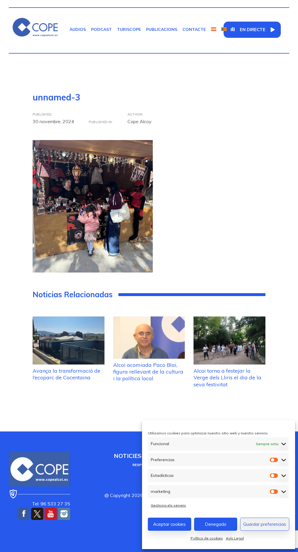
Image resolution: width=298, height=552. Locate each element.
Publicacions (161, 29)
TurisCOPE (129, 29)
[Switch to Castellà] (213, 29)
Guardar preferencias (264, 524)
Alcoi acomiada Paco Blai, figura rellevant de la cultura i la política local (148, 372)
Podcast (101, 29)
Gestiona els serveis (168, 505)
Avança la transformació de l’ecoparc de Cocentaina (66, 374)
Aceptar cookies (169, 524)
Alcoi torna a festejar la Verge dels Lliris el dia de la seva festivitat (227, 377)
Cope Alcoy (139, 121)
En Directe (252, 29)
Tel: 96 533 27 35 (51, 504)
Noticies (127, 455)
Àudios (78, 29)
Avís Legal (235, 538)
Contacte (194, 29)
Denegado (215, 524)
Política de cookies (207, 538)
